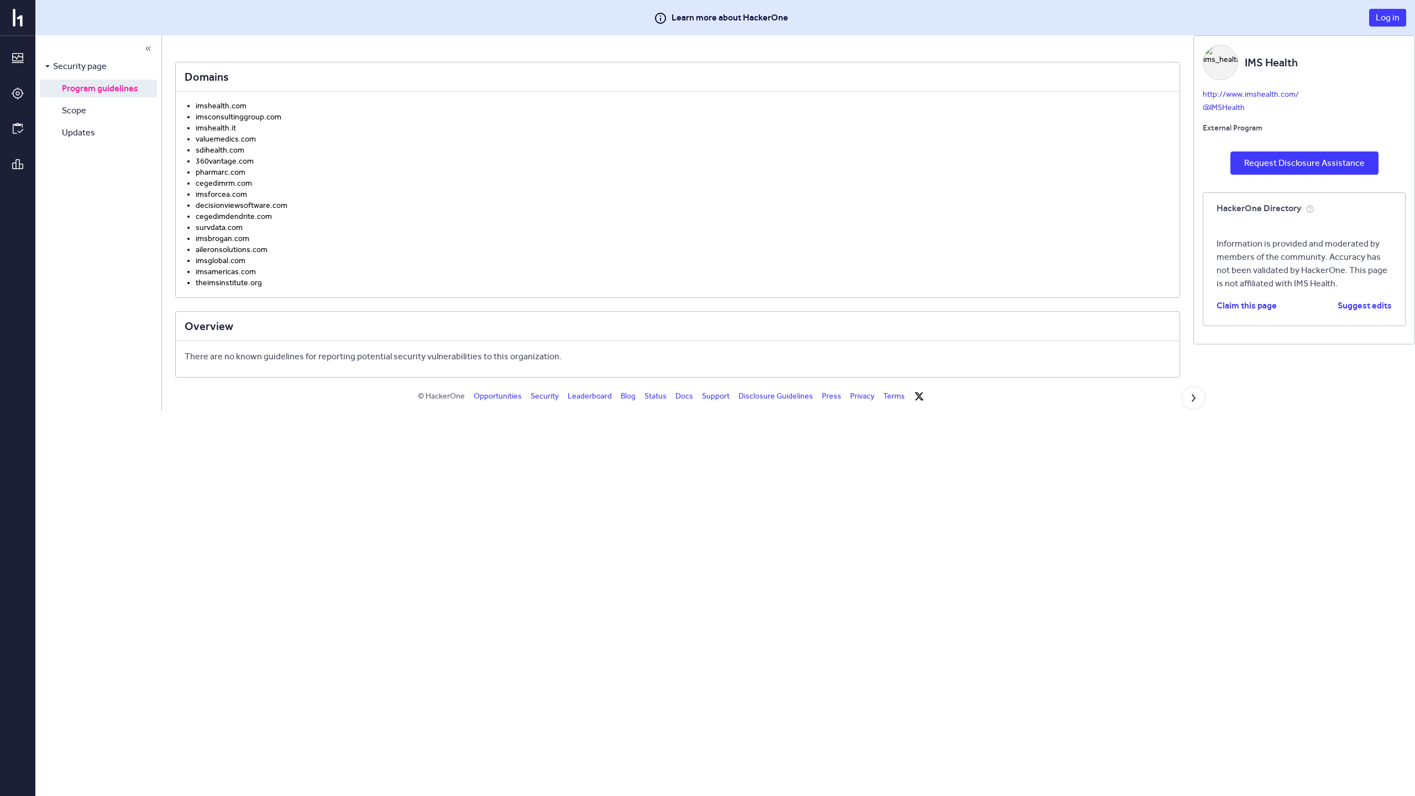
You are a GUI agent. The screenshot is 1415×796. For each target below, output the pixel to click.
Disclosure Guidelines (775, 396)
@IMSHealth (1224, 107)
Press (831, 396)
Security (545, 396)
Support (716, 396)
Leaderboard (590, 396)
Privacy (862, 396)
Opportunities (498, 396)
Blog (628, 396)
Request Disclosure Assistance (1304, 163)
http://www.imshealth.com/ (1251, 94)
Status (655, 396)
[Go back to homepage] (18, 18)
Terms (894, 396)
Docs (684, 396)
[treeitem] (98, 66)
